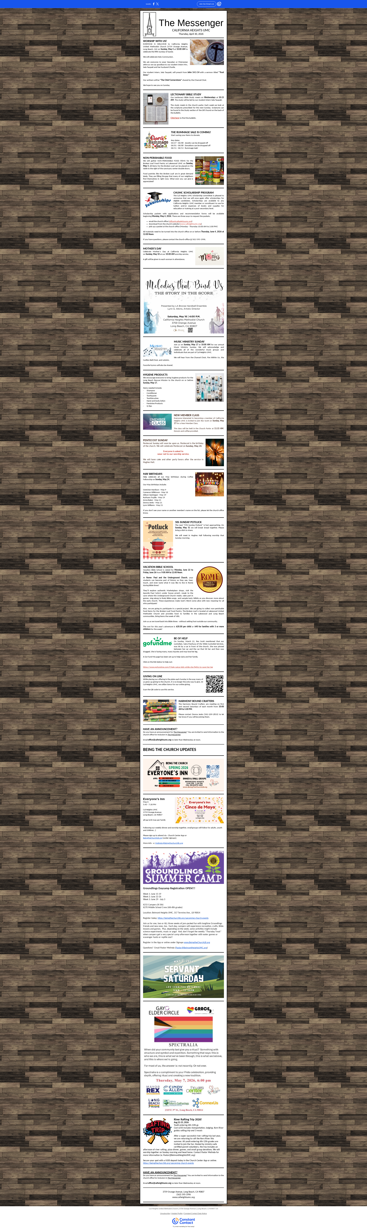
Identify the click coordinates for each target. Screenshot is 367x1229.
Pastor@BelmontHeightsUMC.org (191, 948)
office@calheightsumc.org (180, 221)
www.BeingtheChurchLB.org (197, 942)
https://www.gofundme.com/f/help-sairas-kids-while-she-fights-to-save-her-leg (178, 667)
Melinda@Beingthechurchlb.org (169, 843)
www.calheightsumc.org (190, 224)
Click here (175, 118)
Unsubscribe (165, 1214)
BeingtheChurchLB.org (152, 838)
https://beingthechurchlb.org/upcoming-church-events (183, 918)
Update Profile (176, 1214)
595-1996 (186, 1195)
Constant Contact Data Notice (195, 1214)
